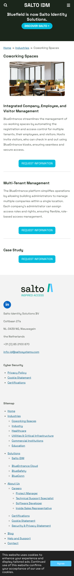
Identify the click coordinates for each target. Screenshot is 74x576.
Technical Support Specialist (35, 498)
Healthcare (19, 431)
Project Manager (27, 493)
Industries (22, 48)
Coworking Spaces (46, 48)
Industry (17, 426)
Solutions (14, 453)
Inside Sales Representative (34, 508)
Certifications (16, 382)
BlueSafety (19, 471)
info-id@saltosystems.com (21, 352)
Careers (17, 488)
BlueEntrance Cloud (25, 466)
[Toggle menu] (68, 5)
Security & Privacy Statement (31, 526)
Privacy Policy (17, 372)
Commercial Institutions (27, 440)
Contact (13, 543)
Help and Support (19, 538)
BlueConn (18, 476)
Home (7, 48)
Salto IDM (18, 458)
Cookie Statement (19, 377)
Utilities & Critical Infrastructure (33, 436)
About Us (14, 483)
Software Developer (29, 503)
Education (18, 445)
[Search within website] (5, 5)
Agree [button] (61, 563)
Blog (11, 533)
